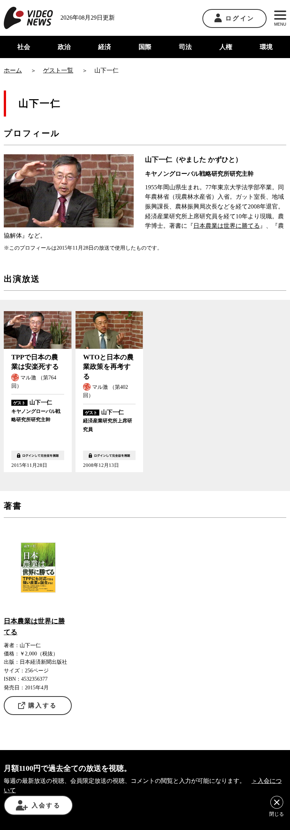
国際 (145, 47)
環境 (266, 47)
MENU (280, 24)
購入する (42, 705)
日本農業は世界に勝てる (226, 225)
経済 (104, 47)
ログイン (240, 18)
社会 (23, 47)
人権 (225, 47)
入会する (46, 805)
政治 (64, 47)
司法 (185, 47)
